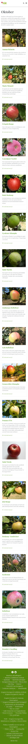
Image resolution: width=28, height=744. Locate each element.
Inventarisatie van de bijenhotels (14, 704)
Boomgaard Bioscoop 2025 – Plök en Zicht (14, 682)
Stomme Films (14, 731)
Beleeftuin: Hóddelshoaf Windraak (14, 677)
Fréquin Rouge (8, 124)
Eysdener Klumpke (9, 233)
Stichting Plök (20, 729)
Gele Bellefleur (8, 347)
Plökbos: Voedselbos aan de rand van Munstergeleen (13, 726)
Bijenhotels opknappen (18, 679)
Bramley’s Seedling (9, 649)
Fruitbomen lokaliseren (8, 688)
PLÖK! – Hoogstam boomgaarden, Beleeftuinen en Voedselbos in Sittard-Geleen (13, 720)
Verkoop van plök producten (14, 735)
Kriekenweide (19, 706)
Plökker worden (9, 729)
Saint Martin (7, 270)
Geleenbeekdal (22, 688)
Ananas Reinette (8, 49)
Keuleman (6, 574)
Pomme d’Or (7, 420)
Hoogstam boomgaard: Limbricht (14, 694)
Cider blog (11, 684)
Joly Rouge (6, 502)
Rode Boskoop (7, 195)
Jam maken (9, 706)
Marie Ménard (7, 86)
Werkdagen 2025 (14, 737)
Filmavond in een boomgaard (14, 686)
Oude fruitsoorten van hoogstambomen (14, 711)
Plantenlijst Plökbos (20, 713)
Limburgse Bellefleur (10, 308)
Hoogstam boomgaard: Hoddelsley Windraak (13, 692)
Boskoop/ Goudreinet (10, 536)
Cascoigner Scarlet (9, 159)
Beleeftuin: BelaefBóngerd (13, 675)
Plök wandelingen (14, 715)
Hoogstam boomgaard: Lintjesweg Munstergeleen (13, 699)
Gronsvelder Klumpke (10, 384)
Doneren (18, 684)
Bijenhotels (7, 679)
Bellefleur (6, 611)
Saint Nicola (6, 462)
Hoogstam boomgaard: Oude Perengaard (14, 702)
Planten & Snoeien (7, 713)
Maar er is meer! (14, 708)
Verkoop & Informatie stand (14, 733)
